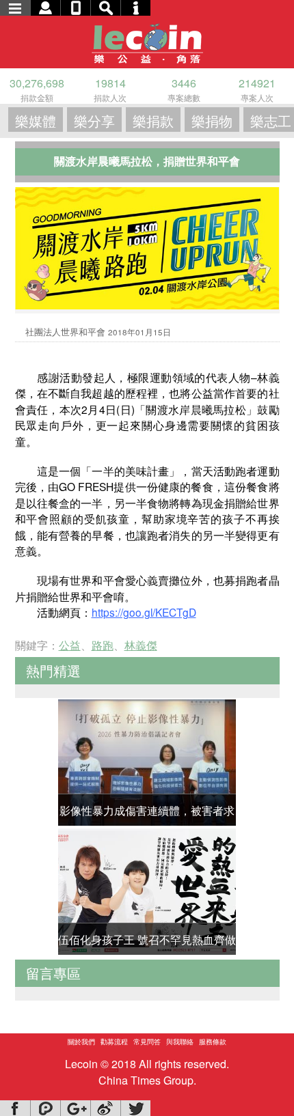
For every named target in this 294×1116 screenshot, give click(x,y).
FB (15, 1108)
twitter (135, 1108)
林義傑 (140, 645)
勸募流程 (114, 1041)
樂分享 (94, 120)
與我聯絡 (179, 1041)
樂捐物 (211, 120)
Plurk (45, 1108)
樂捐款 (153, 120)
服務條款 (212, 1041)
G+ (75, 1108)
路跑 (102, 645)
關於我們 (81, 1041)
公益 (70, 645)
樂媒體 (35, 120)
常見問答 (147, 1041)
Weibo (105, 1108)
